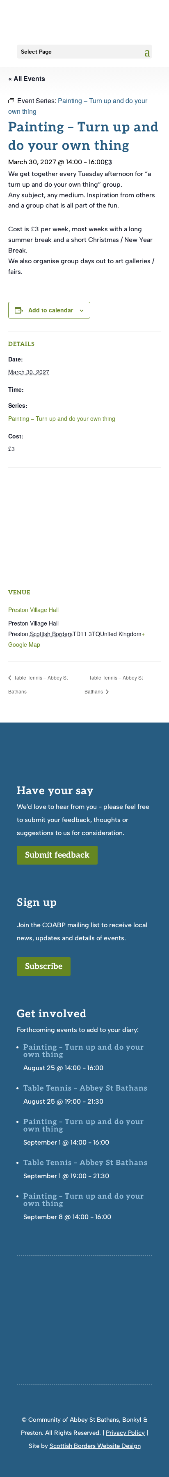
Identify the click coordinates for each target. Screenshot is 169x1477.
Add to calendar (50, 310)
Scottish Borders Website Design (95, 1446)
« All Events (26, 78)
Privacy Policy (125, 1432)
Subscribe (43, 966)
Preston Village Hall (33, 609)
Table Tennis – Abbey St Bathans (85, 1088)
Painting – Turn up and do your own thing (61, 418)
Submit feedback (57, 855)
